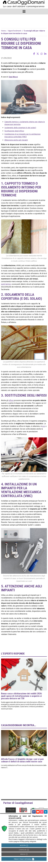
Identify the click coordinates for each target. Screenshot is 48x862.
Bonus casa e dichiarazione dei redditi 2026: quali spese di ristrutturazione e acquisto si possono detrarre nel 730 (21, 696)
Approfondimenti (14, 31)
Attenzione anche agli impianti (16, 140)
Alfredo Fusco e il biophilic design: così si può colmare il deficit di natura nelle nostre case (22, 760)
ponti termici (6, 284)
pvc (43, 426)
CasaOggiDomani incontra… (18, 725)
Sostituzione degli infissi (14, 131)
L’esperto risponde (13, 653)
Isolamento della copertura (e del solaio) (20, 128)
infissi (11, 400)
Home (3, 31)
